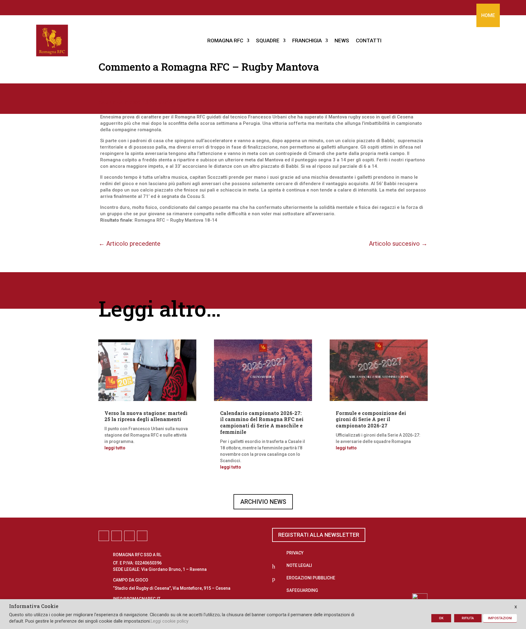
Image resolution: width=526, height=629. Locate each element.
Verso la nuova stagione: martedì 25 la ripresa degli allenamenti (146, 416)
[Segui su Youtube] (281, 6)
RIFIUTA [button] (468, 618)
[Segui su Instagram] (257, 6)
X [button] (515, 607)
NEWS (342, 40)
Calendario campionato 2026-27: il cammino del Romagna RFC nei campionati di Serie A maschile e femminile (261, 422)
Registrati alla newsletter (318, 535)
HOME (488, 15)
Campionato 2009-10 (123, 103)
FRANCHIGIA (307, 40)
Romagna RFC (168, 103)
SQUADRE (267, 40)
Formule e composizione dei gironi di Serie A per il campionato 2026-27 (371, 419)
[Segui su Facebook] (245, 6)
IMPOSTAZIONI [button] (500, 618)
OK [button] (441, 618)
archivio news (263, 501)
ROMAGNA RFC (225, 40)
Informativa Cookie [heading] (33, 606)
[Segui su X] (269, 6)
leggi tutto (114, 447)
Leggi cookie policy (169, 621)
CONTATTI (368, 40)
